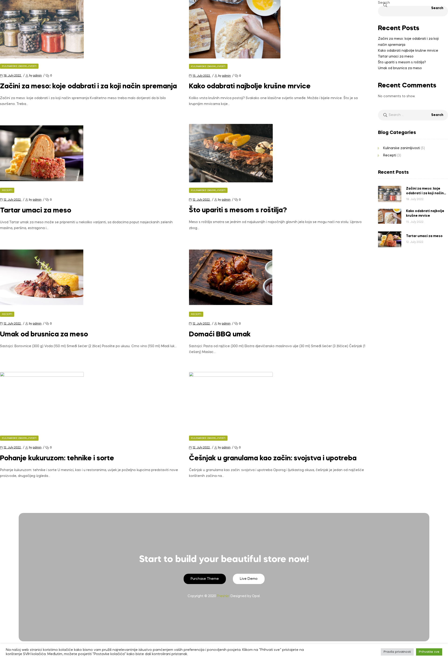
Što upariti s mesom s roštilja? (238, 210)
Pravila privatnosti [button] (397, 651)
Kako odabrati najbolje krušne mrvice (250, 86)
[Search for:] (413, 115)
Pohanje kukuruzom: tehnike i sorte (57, 458)
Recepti (7, 190)
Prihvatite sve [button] (429, 651)
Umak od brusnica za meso (44, 334)
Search (384, 2)
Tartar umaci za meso (35, 210)
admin (37, 75)
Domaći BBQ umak (220, 334)
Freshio (223, 596)
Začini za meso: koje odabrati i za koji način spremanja (88, 86)
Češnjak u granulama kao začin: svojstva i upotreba (273, 458)
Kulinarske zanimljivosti (19, 66)
